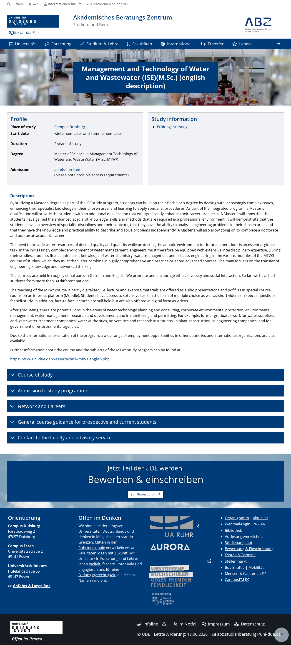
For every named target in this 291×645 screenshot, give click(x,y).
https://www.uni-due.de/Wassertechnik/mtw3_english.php (60, 359)
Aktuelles (260, 517)
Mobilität (256, 567)
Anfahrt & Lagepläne (31, 585)
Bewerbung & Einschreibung (249, 548)
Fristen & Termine (240, 554)
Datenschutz (253, 624)
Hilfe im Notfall (183, 624)
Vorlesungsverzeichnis (244, 536)
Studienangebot (238, 542)
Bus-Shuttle (235, 567)
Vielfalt (94, 563)
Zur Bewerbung (142, 494)
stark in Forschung (102, 558)
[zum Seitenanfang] (281, 635)
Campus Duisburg (69, 126)
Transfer (215, 44)
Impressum (219, 624)
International (179, 44)
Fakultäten (142, 44)
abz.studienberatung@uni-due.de (249, 634)
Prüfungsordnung (172, 126)
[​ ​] (180, 561)
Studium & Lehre (102, 44)
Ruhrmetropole (91, 547)
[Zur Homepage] (33, 25)
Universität (25, 44)
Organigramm (237, 517)
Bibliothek (233, 530)
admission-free (67, 169)
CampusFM (234, 579)
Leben (245, 44)
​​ (174, 526)
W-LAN (260, 524)
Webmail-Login (237, 524)
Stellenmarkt (236, 561)
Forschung (61, 44)
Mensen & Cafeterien (243, 573)
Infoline (150, 624)
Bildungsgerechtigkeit (96, 574)
